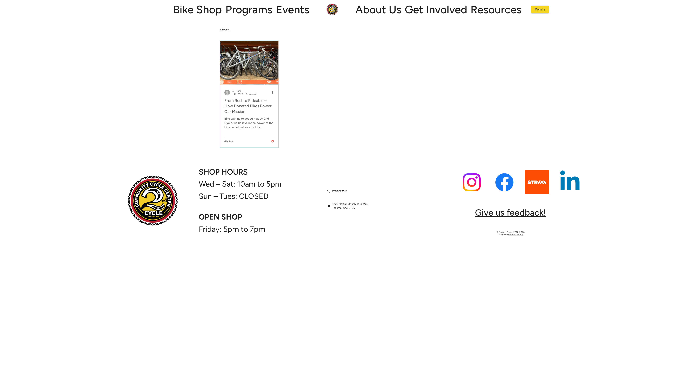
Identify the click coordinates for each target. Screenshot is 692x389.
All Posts (225, 29)
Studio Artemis (515, 234)
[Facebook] (504, 182)
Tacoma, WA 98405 (343, 207)
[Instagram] (472, 182)
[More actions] (273, 92)
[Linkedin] (570, 182)
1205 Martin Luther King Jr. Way (350, 203)
